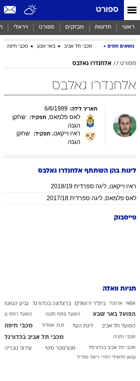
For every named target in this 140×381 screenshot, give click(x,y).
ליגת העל (82, 326)
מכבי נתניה (124, 337)
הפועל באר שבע (114, 314)
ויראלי (20, 27)
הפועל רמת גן (18, 314)
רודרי (106, 357)
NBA (131, 303)
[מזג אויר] (30, 10)
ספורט (107, 10)
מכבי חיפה (17, 46)
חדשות (103, 27)
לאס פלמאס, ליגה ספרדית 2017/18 (91, 198)
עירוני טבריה (18, 348)
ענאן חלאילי (124, 357)
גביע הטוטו (16, 303)
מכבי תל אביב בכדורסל (112, 348)
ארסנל (115, 303)
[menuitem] (102, 27)
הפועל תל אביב (119, 326)
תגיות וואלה (119, 289)
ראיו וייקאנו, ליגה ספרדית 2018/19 (93, 186)
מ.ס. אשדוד (52, 325)
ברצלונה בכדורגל (51, 303)
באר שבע (46, 46)
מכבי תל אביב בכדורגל (34, 337)
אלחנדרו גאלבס (91, 64)
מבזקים (74, 27)
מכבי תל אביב (78, 46)
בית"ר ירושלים (90, 303)
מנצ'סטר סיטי (60, 348)
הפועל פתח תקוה (62, 314)
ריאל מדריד (88, 357)
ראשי (128, 27)
